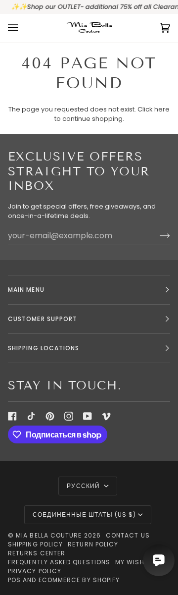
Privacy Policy (34, 571)
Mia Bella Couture (49, 535)
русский (84, 486)
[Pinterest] (49, 416)
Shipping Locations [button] (43, 348)
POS (14, 580)
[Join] (157, 235)
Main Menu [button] (26, 289)
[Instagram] (68, 416)
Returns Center (36, 553)
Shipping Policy (35, 544)
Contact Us (128, 535)
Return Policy (93, 544)
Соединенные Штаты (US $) (84, 514)
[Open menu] (23, 28)
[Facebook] (12, 416)
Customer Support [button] (42, 319)
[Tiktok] (31, 416)
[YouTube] (87, 416)
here (162, 109)
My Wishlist (136, 562)
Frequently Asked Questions (59, 562)
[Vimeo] (106, 416)
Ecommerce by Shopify (79, 580)
